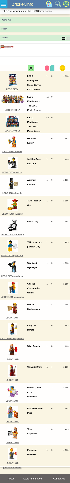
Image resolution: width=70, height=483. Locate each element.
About (11, 478)
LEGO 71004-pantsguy (12, 255)
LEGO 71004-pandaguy (12, 235)
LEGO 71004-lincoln (12, 193)
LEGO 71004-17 (12, 110)
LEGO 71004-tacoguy (12, 214)
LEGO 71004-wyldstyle (12, 276)
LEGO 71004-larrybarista (12, 338)
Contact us (59, 478)
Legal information (32, 478)
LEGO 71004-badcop (12, 172)
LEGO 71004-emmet (12, 151)
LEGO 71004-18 (12, 131)
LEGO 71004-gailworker (12, 297)
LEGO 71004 (12, 89)
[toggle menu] (3, 4)
